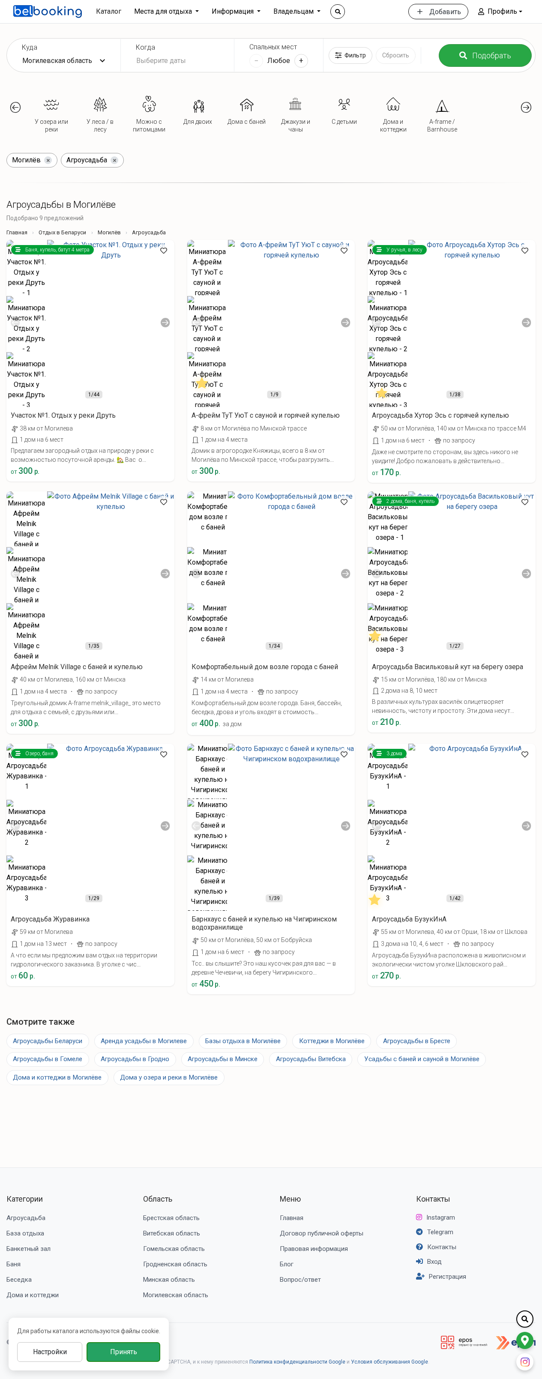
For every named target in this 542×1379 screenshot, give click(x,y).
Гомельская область (174, 1249)
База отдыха (25, 1233)
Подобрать (491, 55)
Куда (29, 47)
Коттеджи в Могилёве (332, 1041)
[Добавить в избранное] (163, 250)
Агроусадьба (25, 1218)
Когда (145, 47)
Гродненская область (175, 1264)
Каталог (108, 11)
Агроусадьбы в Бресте (416, 1041)
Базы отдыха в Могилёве (243, 1041)
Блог (286, 1264)
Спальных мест (273, 47)
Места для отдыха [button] (164, 11)
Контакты (433, 1198)
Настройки (50, 1352)
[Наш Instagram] (524, 1361)
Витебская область (171, 1233)
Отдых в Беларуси (62, 232)
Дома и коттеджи (32, 1295)
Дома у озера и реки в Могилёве (169, 1077)
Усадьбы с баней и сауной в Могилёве (421, 1059)
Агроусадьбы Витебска (311, 1059)
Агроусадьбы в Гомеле (47, 1059)
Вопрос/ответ (300, 1279)
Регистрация (447, 1276)
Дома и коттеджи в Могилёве (57, 1077)
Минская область (169, 1279)
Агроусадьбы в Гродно (135, 1059)
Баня (13, 1264)
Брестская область (171, 1218)
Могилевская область (175, 1295)
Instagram (440, 1217)
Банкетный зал (28, 1249)
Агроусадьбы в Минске (223, 1059)
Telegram (440, 1232)
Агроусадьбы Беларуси (47, 1041)
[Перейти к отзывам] (202, 392)
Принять (123, 1352)
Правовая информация (314, 1249)
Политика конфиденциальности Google (297, 1362)
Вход (434, 1261)
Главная (16, 232)
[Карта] (524, 1340)
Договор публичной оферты (321, 1233)
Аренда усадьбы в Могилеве (144, 1041)
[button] (500, 11)
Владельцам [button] (294, 11)
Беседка (19, 1279)
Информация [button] (233, 11)
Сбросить (395, 55)
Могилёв (109, 232)
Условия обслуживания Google (389, 1362)
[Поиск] (337, 11)
